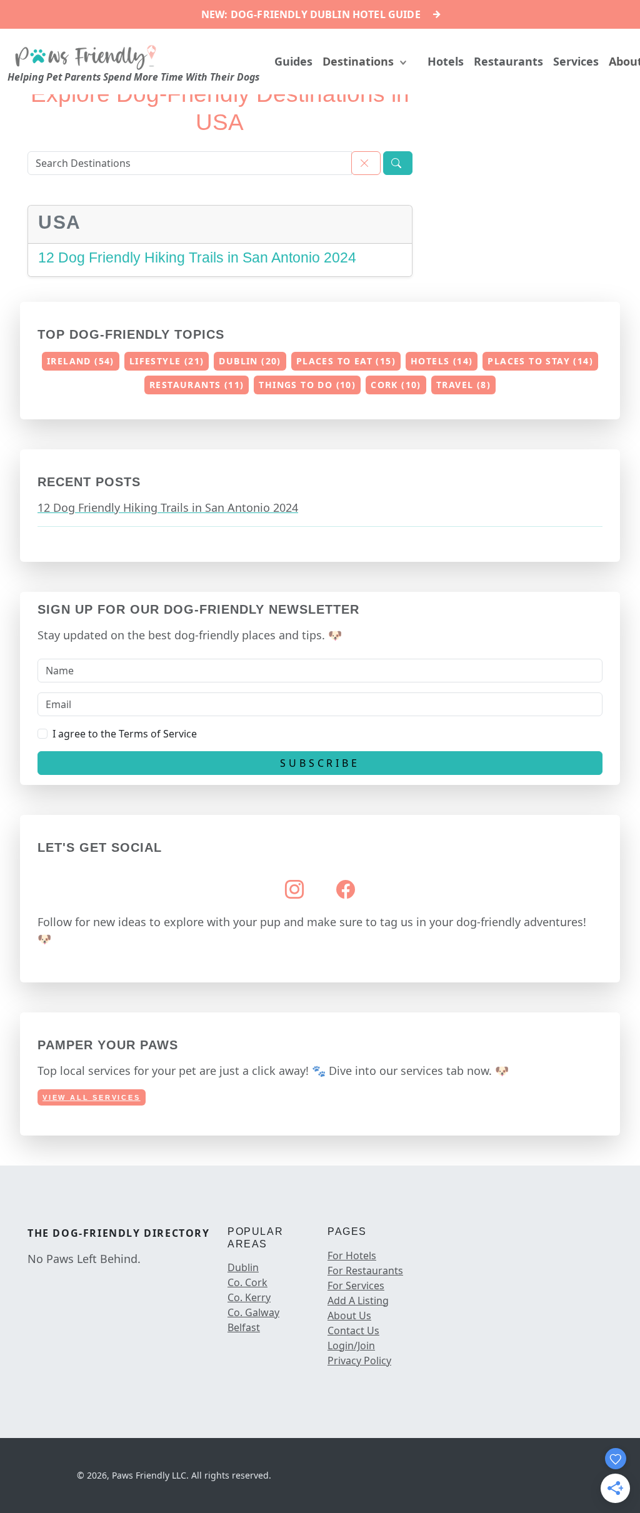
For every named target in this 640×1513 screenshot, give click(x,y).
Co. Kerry (249, 1297)
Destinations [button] (359, 61)
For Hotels (352, 1255)
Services (576, 61)
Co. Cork (248, 1282)
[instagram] (42, 1285)
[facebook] (30, 1285)
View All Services (91, 1097)
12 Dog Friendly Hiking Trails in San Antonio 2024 (197, 257)
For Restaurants (365, 1270)
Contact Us (353, 1330)
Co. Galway (253, 1312)
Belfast (244, 1327)
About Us (349, 1315)
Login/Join (351, 1345)
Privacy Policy (359, 1360)
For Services (356, 1285)
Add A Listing (358, 1300)
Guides (293, 61)
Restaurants (508, 61)
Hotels (446, 61)
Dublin (243, 1267)
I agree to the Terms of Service (124, 734)
